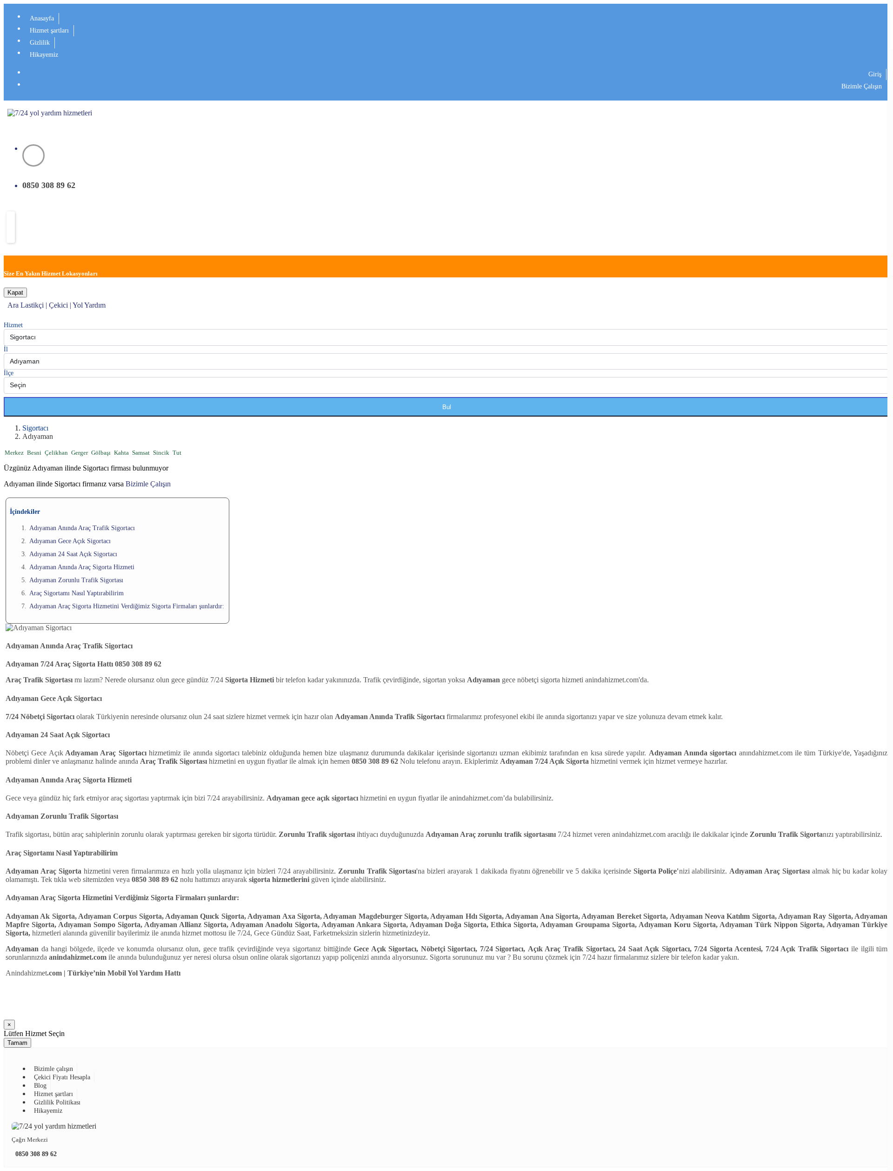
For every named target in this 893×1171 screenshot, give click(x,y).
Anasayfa (42, 18)
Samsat (141, 453)
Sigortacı (35, 428)
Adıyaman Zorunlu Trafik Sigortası (76, 580)
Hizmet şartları (49, 30)
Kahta (122, 453)
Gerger (80, 453)
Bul (446, 407)
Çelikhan (57, 453)
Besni (35, 453)
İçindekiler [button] (25, 511)
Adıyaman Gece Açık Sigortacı (70, 541)
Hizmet (13, 325)
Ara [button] (13, 305)
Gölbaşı (101, 453)
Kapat (15, 292)
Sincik (162, 453)
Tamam (17, 1042)
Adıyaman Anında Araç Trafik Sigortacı (82, 528)
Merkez (15, 453)
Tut (177, 453)
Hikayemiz (44, 54)
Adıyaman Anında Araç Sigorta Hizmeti (81, 567)
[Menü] (11, 227)
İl (6, 349)
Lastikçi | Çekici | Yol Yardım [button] (63, 305)
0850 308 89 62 (36, 1154)
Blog (40, 1085)
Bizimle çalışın (53, 1068)
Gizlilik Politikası (57, 1102)
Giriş (874, 74)
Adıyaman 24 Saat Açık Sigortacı (73, 554)
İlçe (8, 373)
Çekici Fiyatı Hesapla (62, 1077)
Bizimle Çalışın (861, 86)
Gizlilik (40, 42)
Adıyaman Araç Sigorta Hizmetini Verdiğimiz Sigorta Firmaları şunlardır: (126, 606)
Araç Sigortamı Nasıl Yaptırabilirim (76, 593)
